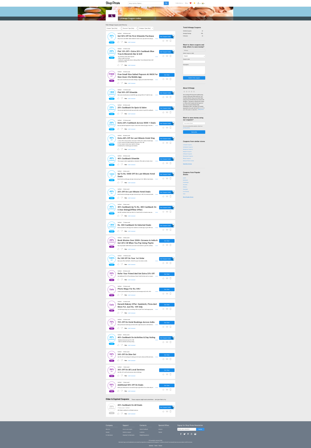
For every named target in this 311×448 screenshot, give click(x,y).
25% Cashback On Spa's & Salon (132, 107)
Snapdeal (185, 189)
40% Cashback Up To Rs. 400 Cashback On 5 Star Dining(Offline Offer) (137, 208)
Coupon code (186, 59)
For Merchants (109, 435)
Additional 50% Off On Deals (130, 385)
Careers (107, 432)
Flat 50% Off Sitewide (127, 92)
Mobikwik (185, 180)
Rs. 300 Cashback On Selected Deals (134, 225)
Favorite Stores (190, 3)
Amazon (160, 429)
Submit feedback (144, 429)
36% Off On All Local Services (131, 370)
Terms (155, 445)
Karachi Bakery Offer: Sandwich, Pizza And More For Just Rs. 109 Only (137, 305)
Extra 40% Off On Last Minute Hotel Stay (136, 138)
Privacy (160, 445)
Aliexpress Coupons (188, 149)
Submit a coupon (127, 432)
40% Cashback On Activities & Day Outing (136, 337)
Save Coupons (194, 3)
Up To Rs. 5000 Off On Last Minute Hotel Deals (136, 175)
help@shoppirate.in (144, 435)
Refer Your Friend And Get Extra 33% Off (136, 273)
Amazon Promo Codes (188, 160)
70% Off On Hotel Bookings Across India (136, 322)
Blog (186, 3)
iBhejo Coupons (187, 158)
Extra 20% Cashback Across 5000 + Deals (137, 123)
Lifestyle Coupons (187, 144)
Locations (142, 432)
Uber (184, 193)
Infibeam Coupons (187, 153)
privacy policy (186, 127)
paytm (184, 177)
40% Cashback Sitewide (128, 158)
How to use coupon (127, 429)
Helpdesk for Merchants (128, 435)
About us (108, 429)
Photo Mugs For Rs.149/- (129, 289)
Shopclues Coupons (188, 156)
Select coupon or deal (188, 53)
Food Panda (186, 191)
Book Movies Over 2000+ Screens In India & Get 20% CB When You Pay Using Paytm (138, 241)
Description (186, 64)
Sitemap (151, 445)
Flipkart (160, 432)
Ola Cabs (185, 184)
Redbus (185, 187)
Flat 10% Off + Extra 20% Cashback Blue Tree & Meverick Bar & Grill (136, 52)
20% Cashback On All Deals (130, 405)
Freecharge (185, 182)
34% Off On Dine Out (127, 354)
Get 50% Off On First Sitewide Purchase (136, 36)
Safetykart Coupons (188, 147)
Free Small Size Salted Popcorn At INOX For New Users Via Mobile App (138, 75)
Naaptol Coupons (187, 151)
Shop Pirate (113, 3)
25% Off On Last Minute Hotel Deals (134, 192)
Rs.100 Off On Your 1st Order (131, 258)
